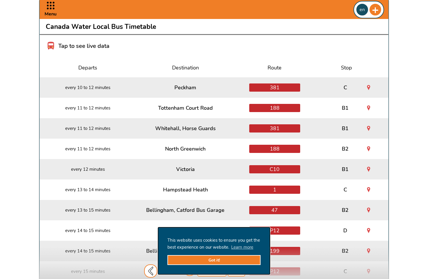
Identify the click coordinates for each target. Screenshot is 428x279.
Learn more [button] (242, 247)
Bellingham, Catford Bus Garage (185, 210)
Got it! (214, 260)
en (362, 9)
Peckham (185, 87)
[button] (50, 9)
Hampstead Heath (185, 189)
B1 (345, 107)
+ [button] (375, 9)
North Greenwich (185, 148)
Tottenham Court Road (185, 107)
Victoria (185, 169)
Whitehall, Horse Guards (185, 128)
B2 (345, 148)
